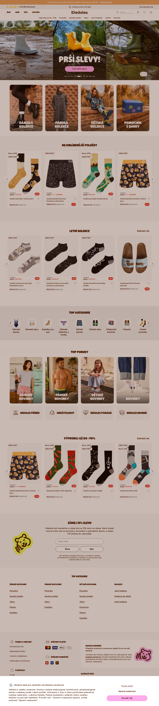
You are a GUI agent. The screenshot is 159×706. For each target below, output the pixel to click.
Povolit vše (127, 698)
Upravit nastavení (127, 691)
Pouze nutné (127, 686)
